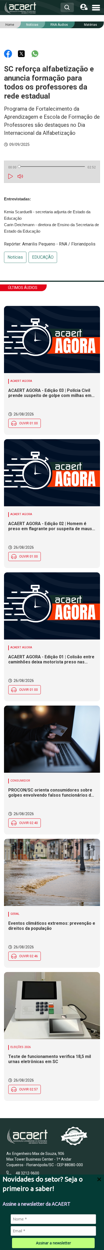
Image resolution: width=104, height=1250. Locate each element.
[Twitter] (21, 53)
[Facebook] (8, 53)
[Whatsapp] (35, 53)
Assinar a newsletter (53, 1242)
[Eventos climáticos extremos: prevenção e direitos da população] (52, 872)
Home (9, 25)
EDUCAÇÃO (43, 257)
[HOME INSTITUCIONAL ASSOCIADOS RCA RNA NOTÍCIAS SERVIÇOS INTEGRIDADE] (96, 7)
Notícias (15, 257)
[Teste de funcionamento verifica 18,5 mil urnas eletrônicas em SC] (52, 1005)
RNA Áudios (59, 25)
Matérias (90, 25)
